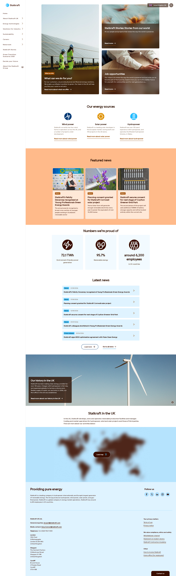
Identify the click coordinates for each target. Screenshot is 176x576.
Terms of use (148, 522)
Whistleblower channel (152, 535)
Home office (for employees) (154, 555)
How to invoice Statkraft (152, 552)
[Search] (171, 5)
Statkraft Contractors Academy (155, 542)
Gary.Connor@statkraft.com (51, 527)
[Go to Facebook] (146, 494)
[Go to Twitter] (152, 494)
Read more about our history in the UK (45, 398)
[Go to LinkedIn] (157, 494)
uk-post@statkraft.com (52, 523)
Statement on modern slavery (154, 539)
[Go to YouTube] (168, 494)
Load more (88, 347)
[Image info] (172, 402)
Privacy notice (149, 525)
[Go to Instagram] (162, 494)
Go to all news (108, 347)
